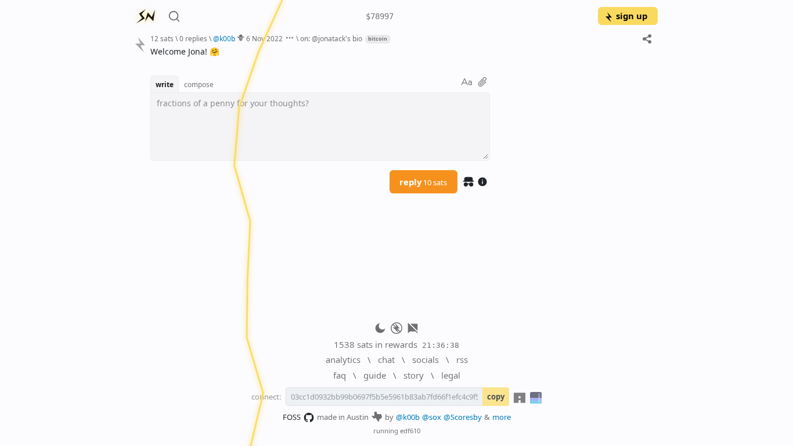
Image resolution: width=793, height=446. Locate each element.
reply (423, 182)
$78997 (380, 16)
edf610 (410, 430)
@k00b (408, 417)
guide (374, 375)
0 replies (193, 38)
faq (339, 375)
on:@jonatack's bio (331, 38)
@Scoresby (463, 417)
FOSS (292, 417)
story (413, 375)
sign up (631, 15)
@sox (431, 417)
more (501, 417)
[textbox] (399, 51)
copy (495, 396)
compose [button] (199, 84)
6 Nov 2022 (264, 38)
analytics (343, 359)
